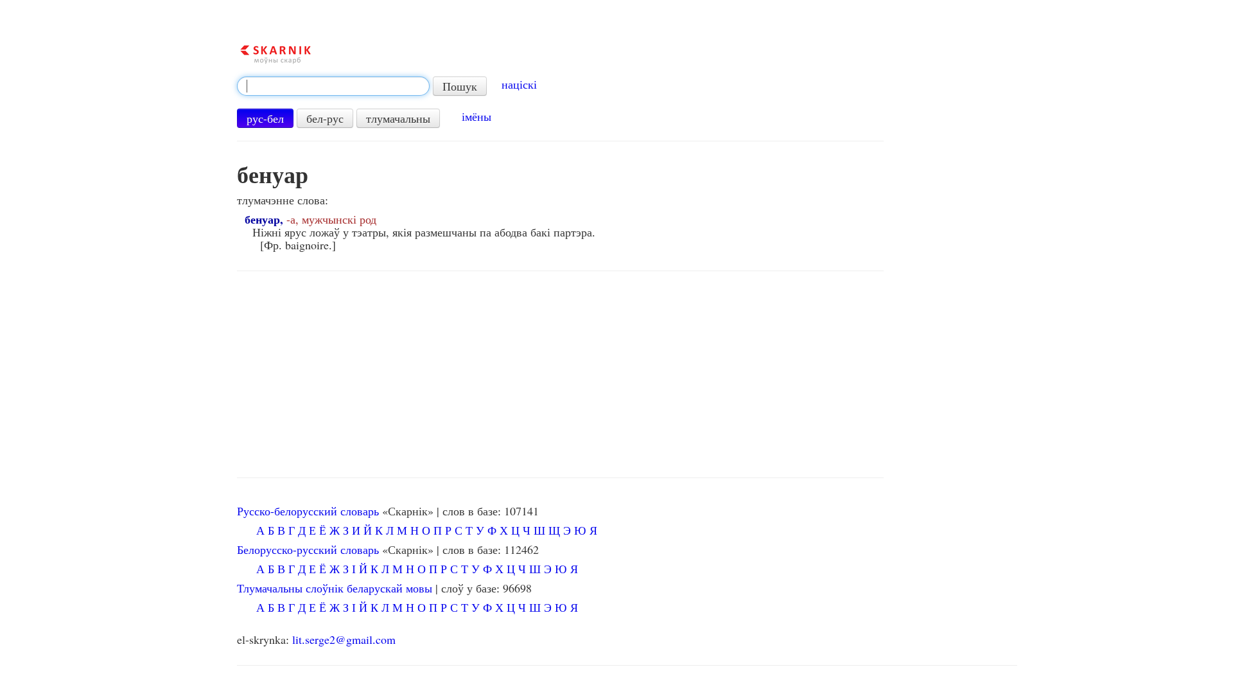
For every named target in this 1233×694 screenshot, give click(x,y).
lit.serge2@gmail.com (344, 639)
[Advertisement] (560, 375)
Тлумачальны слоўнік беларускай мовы (334, 588)
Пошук (459, 86)
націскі (519, 84)
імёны (476, 116)
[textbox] (333, 86)
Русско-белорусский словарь (308, 511)
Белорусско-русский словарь (308, 549)
